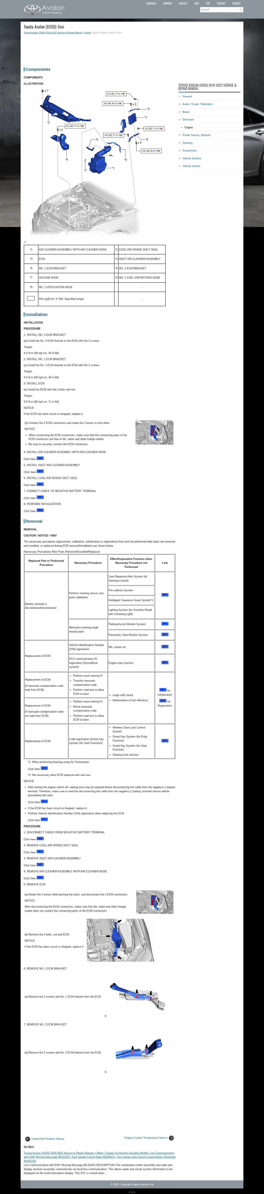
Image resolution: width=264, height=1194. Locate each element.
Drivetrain (188, 119)
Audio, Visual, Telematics (198, 104)
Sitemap (221, 3)
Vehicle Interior (191, 166)
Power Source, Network (197, 135)
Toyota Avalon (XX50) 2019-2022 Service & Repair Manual (53, 32)
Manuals (151, 3)
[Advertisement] (99, 48)
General (187, 96)
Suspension (190, 150)
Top (208, 3)
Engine (87, 32)
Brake (186, 111)
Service (183, 3)
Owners (167, 3)
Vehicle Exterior (192, 158)
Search (236, 3)
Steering (187, 142)
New (196, 3)
